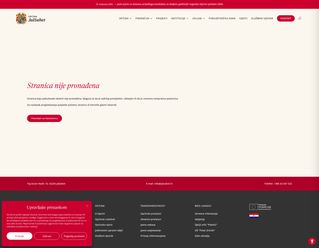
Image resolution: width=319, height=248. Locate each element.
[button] (87, 206)
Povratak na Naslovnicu (44, 118)
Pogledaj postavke (74, 236)
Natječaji (200, 219)
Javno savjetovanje (151, 230)
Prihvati (19, 236)
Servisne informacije (206, 213)
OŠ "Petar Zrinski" (205, 230)
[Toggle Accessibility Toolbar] (312, 241)
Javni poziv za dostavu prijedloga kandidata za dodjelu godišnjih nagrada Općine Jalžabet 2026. (170, 4)
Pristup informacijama (153, 235)
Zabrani (47, 236)
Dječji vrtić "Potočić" (206, 224)
